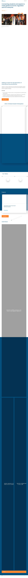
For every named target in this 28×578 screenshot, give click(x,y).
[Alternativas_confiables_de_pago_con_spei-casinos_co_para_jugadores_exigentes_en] (14, 310)
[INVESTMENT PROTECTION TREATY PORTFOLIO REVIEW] (14, 199)
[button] (5, 10)
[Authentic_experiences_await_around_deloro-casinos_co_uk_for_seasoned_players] (8, 484)
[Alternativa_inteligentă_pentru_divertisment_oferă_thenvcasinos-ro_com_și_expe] (20, 484)
